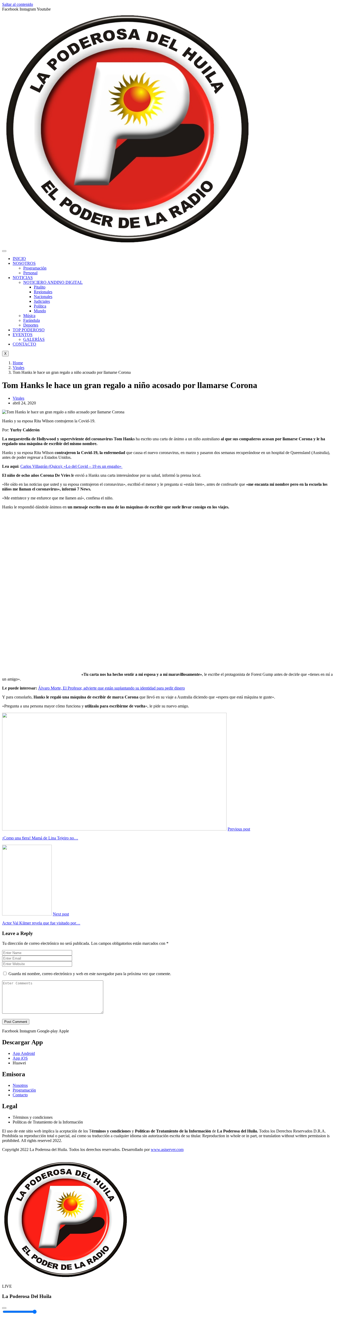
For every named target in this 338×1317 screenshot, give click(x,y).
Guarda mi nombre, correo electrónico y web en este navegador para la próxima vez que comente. (89, 973)
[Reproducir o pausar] (4, 1308)
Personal (30, 273)
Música (29, 315)
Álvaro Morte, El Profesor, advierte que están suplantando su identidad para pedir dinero (111, 688)
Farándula (31, 320)
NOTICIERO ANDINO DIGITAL (53, 282)
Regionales (43, 292)
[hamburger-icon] (4, 251)
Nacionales (43, 296)
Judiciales (42, 301)
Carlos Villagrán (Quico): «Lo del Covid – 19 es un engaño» (71, 466)
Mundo (40, 311)
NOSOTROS (24, 263)
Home (18, 363)
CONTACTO (24, 344)
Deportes (30, 325)
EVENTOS (22, 334)
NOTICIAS (23, 277)
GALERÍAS (34, 339)
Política (40, 306)
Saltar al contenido (17, 4)
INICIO (19, 258)
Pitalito (39, 287)
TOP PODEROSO (29, 330)
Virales (18, 367)
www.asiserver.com (167, 1149)
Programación (34, 268)
